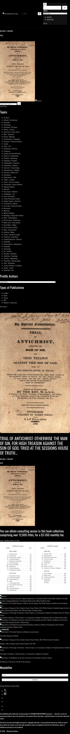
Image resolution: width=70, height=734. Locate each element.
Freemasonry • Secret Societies (13, 184)
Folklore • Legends (9, 180)
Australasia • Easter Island (11, 132)
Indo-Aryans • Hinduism (11, 191)
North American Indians (11, 227)
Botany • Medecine (9, 137)
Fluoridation (7, 175)
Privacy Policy (15, 686)
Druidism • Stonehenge (10, 158)
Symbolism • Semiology (10, 256)
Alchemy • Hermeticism (10, 120)
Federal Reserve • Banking (11, 170)
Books (5, 295)
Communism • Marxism (10, 148)
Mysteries (6, 211)
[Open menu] (39, 13)
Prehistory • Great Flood (11, 237)
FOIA (5, 300)
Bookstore (8, 686)
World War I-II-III (8, 270)
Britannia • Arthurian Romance (13, 141)
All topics (6, 117)
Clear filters (3, 106)
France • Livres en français (11, 182)
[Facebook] (1, 40)
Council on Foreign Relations (12, 153)
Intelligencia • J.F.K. (9, 194)
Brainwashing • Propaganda (12, 139)
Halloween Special (9, 187)
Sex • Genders (8, 251)
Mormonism (7, 208)
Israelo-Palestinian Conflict (12, 199)
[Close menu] (45, 4)
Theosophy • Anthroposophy (12, 261)
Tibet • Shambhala (9, 263)
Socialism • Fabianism (10, 253)
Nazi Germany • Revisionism (12, 220)
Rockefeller (7, 242)
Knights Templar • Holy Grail (12, 201)
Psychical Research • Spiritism (13, 239)
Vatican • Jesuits (8, 268)
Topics (45, 11)
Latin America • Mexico (10, 203)
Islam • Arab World (9, 196)
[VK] (5, 40)
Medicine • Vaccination (10, 303)
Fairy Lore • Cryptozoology (11, 168)
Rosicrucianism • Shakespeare (13, 244)
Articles (6, 293)
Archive (2, 686)
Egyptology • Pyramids (10, 160)
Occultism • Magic (9, 232)
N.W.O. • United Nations (10, 218)
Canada (6, 144)
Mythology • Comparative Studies (13, 215)
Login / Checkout (5, 540)
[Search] (64, 8)
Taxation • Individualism (11, 258)
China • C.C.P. (7, 146)
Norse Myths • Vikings (10, 225)
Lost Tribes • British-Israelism (13, 206)
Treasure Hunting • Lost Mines (13, 265)
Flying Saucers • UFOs (10, 177)
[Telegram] (7, 40)
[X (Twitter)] (3, 40)
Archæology (7, 125)
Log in (45, 23)
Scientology (7, 249)
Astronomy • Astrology (10, 127)
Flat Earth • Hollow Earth (11, 172)
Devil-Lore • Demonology (11, 156)
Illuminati (6, 189)
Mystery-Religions (9, 213)
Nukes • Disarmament (10, 230)
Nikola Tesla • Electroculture (12, 222)
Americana (7, 122)
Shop (48, 601)
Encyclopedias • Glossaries (11, 163)
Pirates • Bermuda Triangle (12, 234)
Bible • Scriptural (9, 134)
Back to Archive (15, 540)
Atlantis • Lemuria (9, 129)
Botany (6, 298)
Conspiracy (7, 151)
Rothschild (7, 246)
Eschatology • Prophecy (11, 165)
